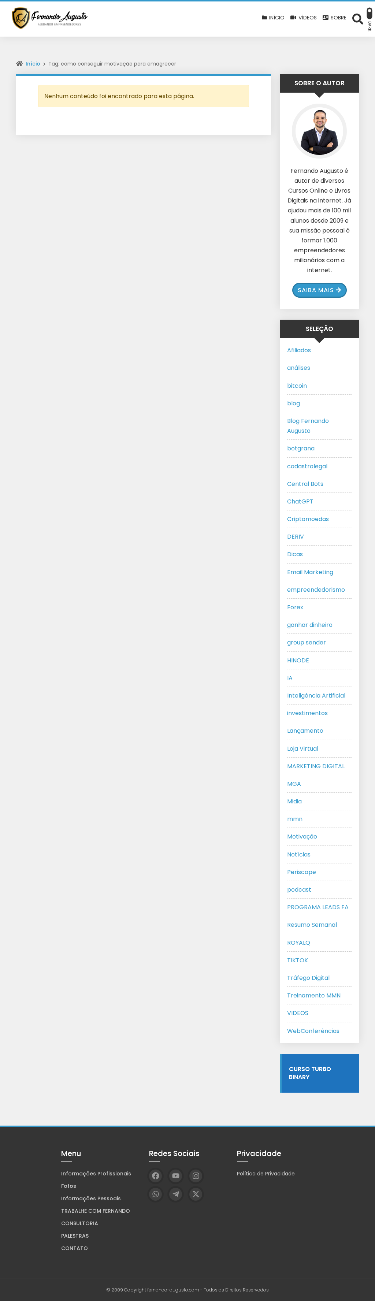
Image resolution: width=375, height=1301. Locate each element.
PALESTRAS (75, 1235)
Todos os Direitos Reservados (236, 1290)
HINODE (298, 660)
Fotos (68, 1186)
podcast (299, 889)
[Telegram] (175, 1194)
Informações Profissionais (96, 1173)
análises (298, 368)
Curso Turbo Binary (310, 1073)
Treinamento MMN (314, 995)
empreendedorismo (316, 590)
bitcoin (297, 386)
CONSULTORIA (79, 1223)
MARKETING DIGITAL (316, 766)
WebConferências (313, 1031)
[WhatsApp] (155, 1194)
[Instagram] (195, 1176)
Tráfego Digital (308, 978)
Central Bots (305, 484)
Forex (295, 607)
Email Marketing (310, 572)
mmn (294, 819)
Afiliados (299, 350)
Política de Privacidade (266, 1173)
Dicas (295, 554)
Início (33, 63)
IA (290, 678)
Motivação (302, 836)
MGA (294, 784)
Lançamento (305, 730)
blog (293, 403)
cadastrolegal (307, 466)
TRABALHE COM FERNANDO (95, 1211)
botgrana (301, 448)
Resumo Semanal (312, 925)
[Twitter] (195, 1194)
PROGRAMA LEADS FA (318, 907)
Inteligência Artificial (316, 695)
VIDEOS (297, 1013)
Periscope (301, 872)
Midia (294, 801)
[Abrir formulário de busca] (357, 18)
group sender (306, 642)
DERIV (295, 536)
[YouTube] (175, 1176)
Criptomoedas (308, 519)
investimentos (307, 713)
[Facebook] (155, 1176)
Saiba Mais (316, 290)
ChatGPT (300, 501)
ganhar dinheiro (310, 625)
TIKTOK (297, 960)
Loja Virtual (302, 748)
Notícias (299, 854)
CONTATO (74, 1248)
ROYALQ (298, 942)
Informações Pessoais (91, 1198)
